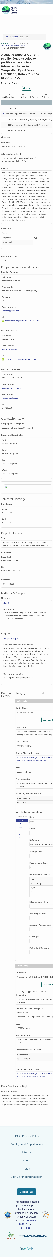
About (26, 1160)
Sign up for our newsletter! (26, 1176)
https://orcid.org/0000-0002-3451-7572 (22, 359)
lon (20, 827)
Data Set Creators (9, 272)
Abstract (5, 168)
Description (9, 609)
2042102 (24, 1224)
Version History (16, 48)
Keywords (6, 228)
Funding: (5, 580)
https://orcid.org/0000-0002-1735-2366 (22, 321)
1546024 (32, 1220)
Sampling (5, 634)
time (21, 820)
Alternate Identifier (10, 154)
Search (15, 37)
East (4, 460)
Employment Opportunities (26, 1144)
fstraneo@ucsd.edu (10, 311)
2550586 (26, 1228)
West (4, 470)
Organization (8, 287)
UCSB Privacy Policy (26, 1136)
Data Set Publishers (10, 369)
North (4, 440)
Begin (4, 509)
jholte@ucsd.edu (9, 349)
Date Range (6, 504)
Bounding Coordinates (12, 435)
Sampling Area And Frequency (18, 645)
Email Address (9, 307)
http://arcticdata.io (10, 398)
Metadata (24, 37)
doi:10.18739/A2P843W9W (13, 45)
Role (3, 567)
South (5, 450)
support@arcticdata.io (11, 388)
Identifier (5, 142)
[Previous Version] (4, 48)
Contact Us (26, 1191)
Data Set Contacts (10, 331)
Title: (3, 538)
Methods (5, 598)
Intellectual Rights (10, 1091)
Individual (6, 277)
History (26, 1152)
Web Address (8, 394)
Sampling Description (13, 674)
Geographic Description (12, 423)
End (4, 519)
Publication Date (9, 256)
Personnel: (6, 552)
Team (26, 1168)
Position (6, 297)
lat (20, 824)
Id (3, 317)
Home (7, 37)
